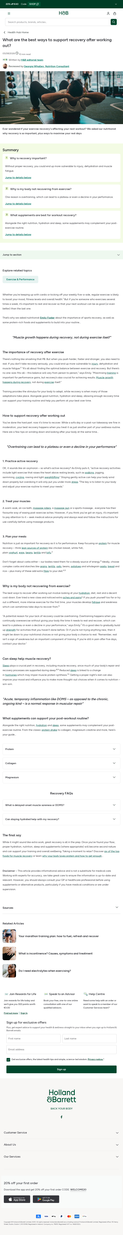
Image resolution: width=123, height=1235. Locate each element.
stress (74, 481)
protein (103, 543)
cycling (20, 477)
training (111, 372)
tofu (48, 552)
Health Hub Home (18, 32)
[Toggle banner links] (116, 4)
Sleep (6, 665)
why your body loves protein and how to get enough (72, 855)
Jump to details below (18, 177)
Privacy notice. (95, 1059)
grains (43, 566)
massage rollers (42, 508)
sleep (73, 670)
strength (11, 629)
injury (95, 363)
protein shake (49, 729)
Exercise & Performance (20, 279)
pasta (103, 566)
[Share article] (110, 76)
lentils (37, 552)
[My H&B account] (108, 13)
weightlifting (52, 477)
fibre (46, 571)
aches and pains (72, 597)
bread (111, 566)
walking (89, 472)
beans (29, 552)
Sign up (61, 1069)
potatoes (76, 566)
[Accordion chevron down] (114, 749)
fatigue (96, 602)
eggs (21, 552)
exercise (49, 382)
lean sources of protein (35, 547)
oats (58, 566)
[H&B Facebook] (61, 1117)
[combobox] (58, 22)
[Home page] (63, 13)
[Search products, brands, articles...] (114, 22)
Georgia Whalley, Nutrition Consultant (46, 66)
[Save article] (118, 76)
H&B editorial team (32, 59)
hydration (84, 592)
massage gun (61, 508)
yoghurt (13, 552)
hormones (11, 674)
